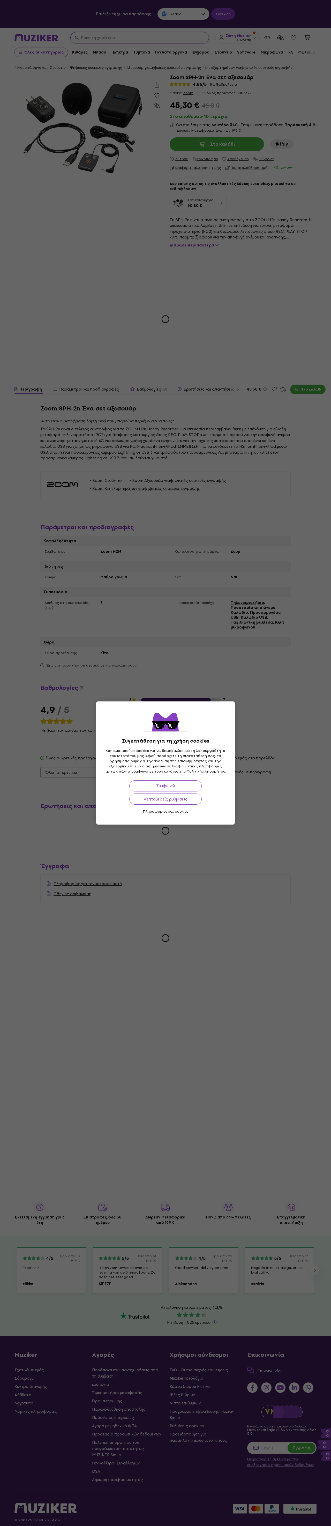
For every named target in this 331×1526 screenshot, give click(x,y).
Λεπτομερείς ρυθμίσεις (165, 799)
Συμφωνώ (165, 786)
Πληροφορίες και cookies (165, 811)
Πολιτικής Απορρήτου (206, 771)
